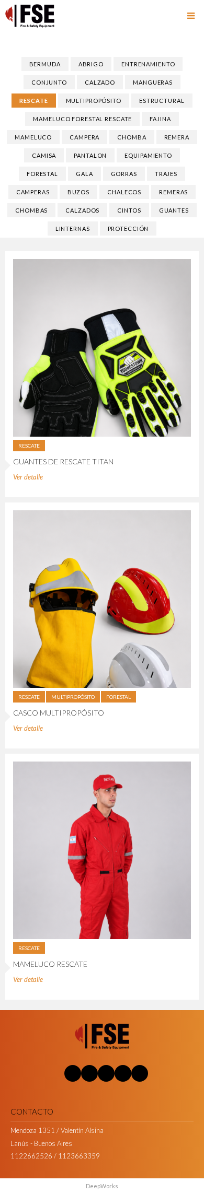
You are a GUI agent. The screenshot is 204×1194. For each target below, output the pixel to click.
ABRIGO (91, 64)
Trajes (166, 173)
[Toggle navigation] (191, 16)
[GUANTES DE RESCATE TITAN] (102, 347)
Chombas (31, 210)
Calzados (82, 210)
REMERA (176, 137)
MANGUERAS (153, 82)
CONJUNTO (49, 82)
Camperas (33, 192)
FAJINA (160, 118)
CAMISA (44, 155)
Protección (128, 228)
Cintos (129, 210)
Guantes (174, 210)
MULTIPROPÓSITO (93, 100)
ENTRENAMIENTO (148, 64)
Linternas (72, 228)
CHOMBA (131, 137)
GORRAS (124, 173)
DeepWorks (102, 1186)
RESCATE (33, 100)
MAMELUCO (33, 137)
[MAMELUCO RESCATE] (102, 849)
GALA (84, 173)
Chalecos (124, 192)
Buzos (78, 192)
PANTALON (90, 155)
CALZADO (100, 82)
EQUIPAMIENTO (148, 155)
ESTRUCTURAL (162, 100)
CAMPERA (84, 137)
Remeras (173, 192)
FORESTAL (42, 173)
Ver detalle (28, 477)
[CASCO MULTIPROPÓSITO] (102, 598)
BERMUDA (45, 64)
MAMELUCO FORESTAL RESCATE (82, 118)
